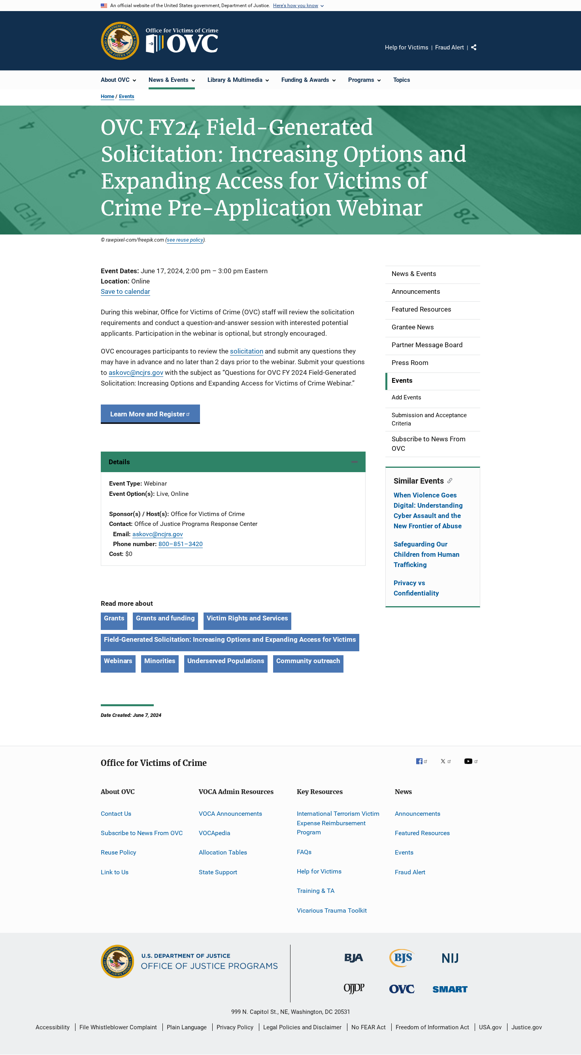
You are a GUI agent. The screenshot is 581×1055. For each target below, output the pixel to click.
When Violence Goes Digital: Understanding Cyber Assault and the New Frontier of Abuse (428, 510)
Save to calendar (125, 291)
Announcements (417, 813)
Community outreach (308, 661)
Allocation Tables (223, 852)
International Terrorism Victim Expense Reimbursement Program (338, 823)
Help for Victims (406, 47)
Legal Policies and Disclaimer (302, 1027)
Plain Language (187, 1027)
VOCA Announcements (230, 813)
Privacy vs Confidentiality (416, 588)
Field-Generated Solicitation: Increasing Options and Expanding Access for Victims (230, 639)
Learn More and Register (147, 414)
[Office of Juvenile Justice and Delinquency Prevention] (354, 995)
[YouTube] (472, 766)
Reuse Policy (118, 852)
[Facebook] (425, 766)
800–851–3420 (180, 544)
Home (107, 96)
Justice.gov (526, 1027)
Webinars (118, 661)
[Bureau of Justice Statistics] (402, 968)
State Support (218, 872)
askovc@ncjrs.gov (157, 534)
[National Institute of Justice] (450, 964)
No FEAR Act (368, 1027)
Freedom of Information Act (432, 1027)
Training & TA (315, 890)
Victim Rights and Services (247, 618)
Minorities (159, 661)
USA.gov (490, 1027)
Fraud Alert (449, 47)
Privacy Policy (235, 1027)
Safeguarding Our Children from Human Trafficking (427, 554)
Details (119, 462)
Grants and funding (165, 618)
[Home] (185, 40)
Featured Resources (422, 833)
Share (480, 53)
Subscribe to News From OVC (142, 833)
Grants (114, 618)
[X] (448, 766)
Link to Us (114, 872)
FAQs (304, 851)
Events (126, 96)
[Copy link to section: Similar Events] (448, 480)
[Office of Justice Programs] (120, 40)
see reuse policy (185, 239)
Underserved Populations (225, 661)
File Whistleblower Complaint (118, 1027)
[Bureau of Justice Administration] (354, 964)
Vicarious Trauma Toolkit (332, 910)
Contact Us (116, 813)
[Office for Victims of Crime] (402, 994)
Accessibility (53, 1027)
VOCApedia (214, 833)
